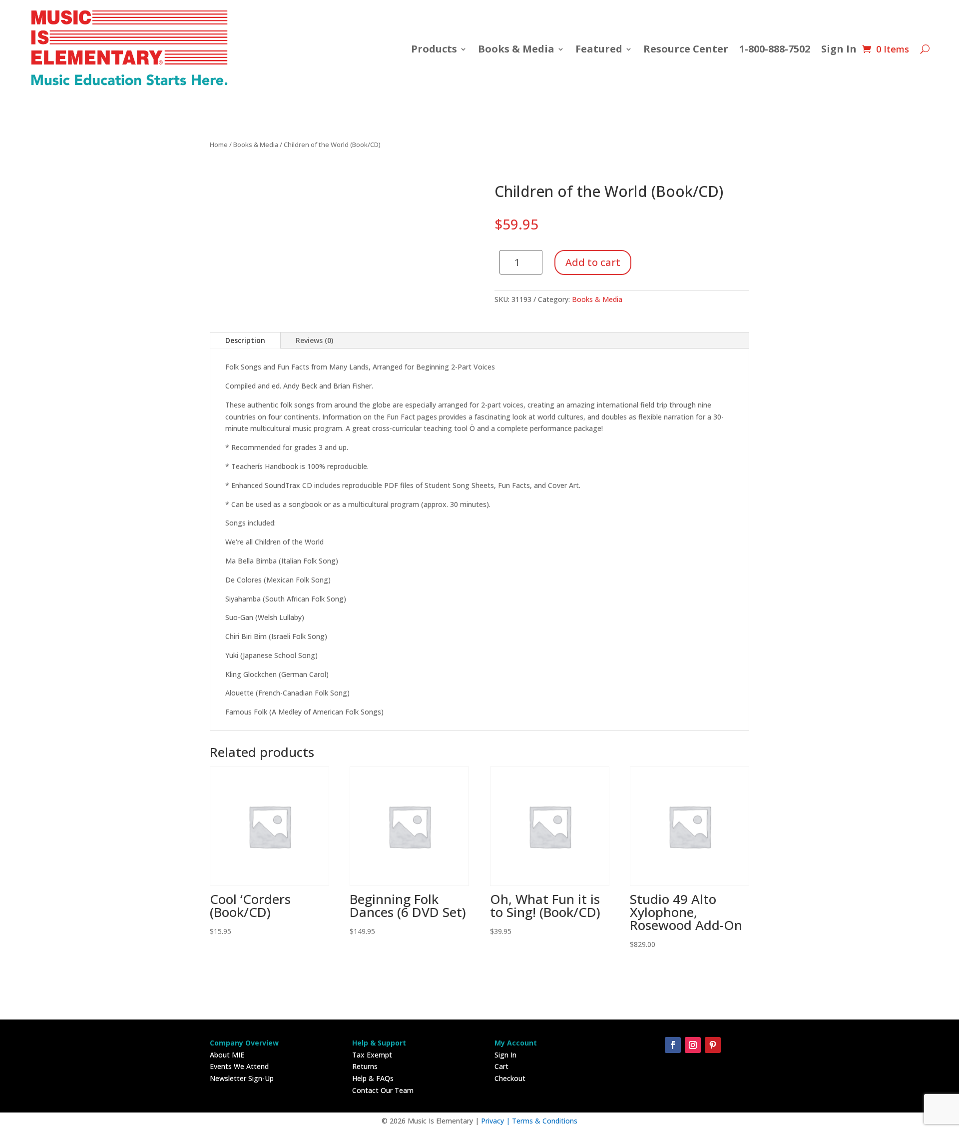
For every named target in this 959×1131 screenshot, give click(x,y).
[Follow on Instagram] (693, 1045)
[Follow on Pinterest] (713, 1045)
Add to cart (592, 262)
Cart (501, 1066)
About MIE (227, 1055)
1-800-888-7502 (774, 49)
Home (219, 144)
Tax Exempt (372, 1055)
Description (245, 340)
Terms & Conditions (544, 1121)
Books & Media (516, 49)
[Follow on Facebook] (673, 1045)
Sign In (839, 49)
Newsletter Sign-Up (242, 1078)
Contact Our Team (383, 1090)
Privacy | (496, 1121)
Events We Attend (239, 1066)
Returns (365, 1066)
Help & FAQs (373, 1078)
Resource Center (685, 49)
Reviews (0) (314, 340)
